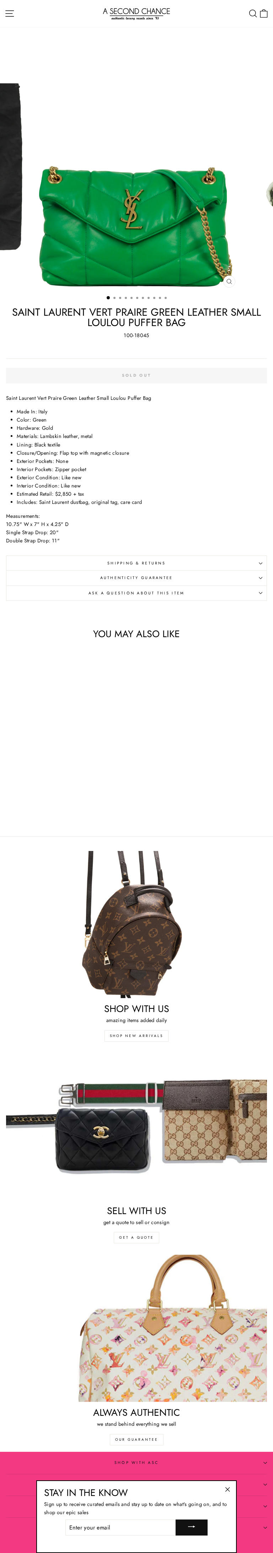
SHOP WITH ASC (136, 1462)
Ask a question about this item (137, 593)
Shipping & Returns (136, 563)
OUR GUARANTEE (136, 1439)
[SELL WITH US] (136, 1126)
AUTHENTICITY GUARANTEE (136, 578)
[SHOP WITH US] (136, 924)
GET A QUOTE (136, 1237)
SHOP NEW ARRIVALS (136, 1035)
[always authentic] (136, 1328)
